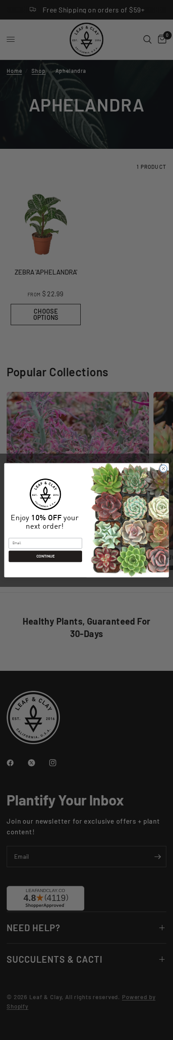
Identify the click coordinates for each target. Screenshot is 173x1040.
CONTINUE (45, 556)
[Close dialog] (163, 468)
